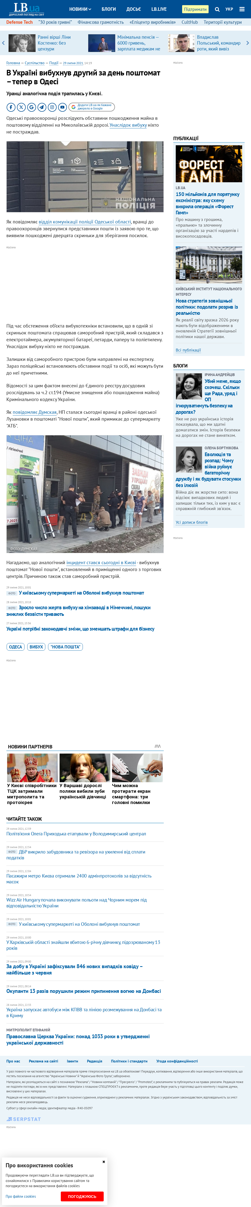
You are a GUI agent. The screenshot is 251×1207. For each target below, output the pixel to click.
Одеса (15, 647)
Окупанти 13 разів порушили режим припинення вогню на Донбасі (83, 991)
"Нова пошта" (65, 647)
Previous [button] (3, 43)
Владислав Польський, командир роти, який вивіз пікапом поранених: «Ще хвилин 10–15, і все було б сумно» (218, 51)
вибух (36, 647)
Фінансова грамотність (101, 22)
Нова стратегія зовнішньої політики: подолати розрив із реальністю (207, 306)
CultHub (190, 22)
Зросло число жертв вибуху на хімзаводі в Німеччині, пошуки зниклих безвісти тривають (78, 610)
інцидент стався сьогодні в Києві (101, 562)
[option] (46, 43)
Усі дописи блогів (192, 522)
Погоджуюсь (82, 1197)
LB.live (159, 9)
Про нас (13, 1061)
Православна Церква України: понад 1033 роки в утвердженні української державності (78, 1039)
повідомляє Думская (35, 412)
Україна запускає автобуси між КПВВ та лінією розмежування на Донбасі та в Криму (84, 1012)
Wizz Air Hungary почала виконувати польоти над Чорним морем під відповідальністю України (76, 903)
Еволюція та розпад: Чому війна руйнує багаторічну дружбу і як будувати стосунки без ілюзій (208, 469)
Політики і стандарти (129, 1061)
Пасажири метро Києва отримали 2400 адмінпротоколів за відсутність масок (78, 879)
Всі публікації (188, 350)
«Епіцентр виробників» (153, 22)
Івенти (72, 1061)
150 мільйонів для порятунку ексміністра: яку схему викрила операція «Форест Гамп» (207, 203)
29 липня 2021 (73, 63)
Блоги (109, 9)
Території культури (223, 22)
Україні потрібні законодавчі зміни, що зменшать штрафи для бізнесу (80, 628)
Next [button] (248, 43)
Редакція (94, 1061)
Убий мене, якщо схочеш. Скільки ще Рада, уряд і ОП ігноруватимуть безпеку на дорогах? (208, 396)
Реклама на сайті (43, 1061)
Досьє (133, 9)
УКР (229, 9)
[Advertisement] (85, 284)
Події (53, 62)
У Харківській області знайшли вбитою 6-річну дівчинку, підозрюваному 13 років (83, 945)
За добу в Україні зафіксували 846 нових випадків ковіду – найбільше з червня (74, 969)
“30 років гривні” (55, 22)
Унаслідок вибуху (128, 125)
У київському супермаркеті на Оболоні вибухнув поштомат (76, 592)
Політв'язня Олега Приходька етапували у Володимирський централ (76, 833)
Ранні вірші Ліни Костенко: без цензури (54, 43)
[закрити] (103, 1162)
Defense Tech (19, 22)
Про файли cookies (21, 1196)
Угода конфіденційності (177, 1061)
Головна (13, 62)
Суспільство (35, 62)
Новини (78, 9)
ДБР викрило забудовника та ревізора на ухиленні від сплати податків (75, 855)
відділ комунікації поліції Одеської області (85, 222)
